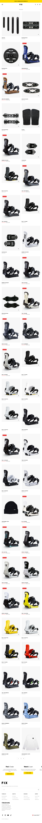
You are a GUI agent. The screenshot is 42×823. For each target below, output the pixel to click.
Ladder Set (3, 37)
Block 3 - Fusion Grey (5, 429)
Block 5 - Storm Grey (5, 190)
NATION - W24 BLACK (5, 613)
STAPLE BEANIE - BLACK (5, 521)
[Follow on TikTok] (11, 815)
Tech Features (4, 797)
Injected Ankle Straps (5, 129)
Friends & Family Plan (27, 799)
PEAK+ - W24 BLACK (5, 460)
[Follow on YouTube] (8, 815)
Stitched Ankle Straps (5, 313)
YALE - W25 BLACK (24, 692)
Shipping (36, 797)
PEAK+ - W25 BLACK (5, 490)
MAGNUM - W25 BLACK (5, 282)
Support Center (37, 796)
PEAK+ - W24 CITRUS (25, 613)
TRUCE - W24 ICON (24, 282)
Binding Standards (4, 796)
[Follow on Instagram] (5, 815)
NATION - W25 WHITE (25, 490)
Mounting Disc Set (4, 68)
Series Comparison (4, 799)
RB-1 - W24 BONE (24, 521)
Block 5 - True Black (5, 662)
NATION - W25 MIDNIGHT (5, 723)
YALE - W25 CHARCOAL (5, 692)
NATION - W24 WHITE (25, 582)
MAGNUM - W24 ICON (5, 160)
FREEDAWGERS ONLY (25, 68)
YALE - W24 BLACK (4, 221)
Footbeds (23, 129)
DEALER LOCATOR (9, 773)
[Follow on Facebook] (2, 815)
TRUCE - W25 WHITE (25, 460)
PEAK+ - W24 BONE (5, 374)
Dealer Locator (26, 796)
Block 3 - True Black (24, 221)
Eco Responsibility (15, 797)
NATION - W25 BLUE (25, 723)
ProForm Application (27, 797)
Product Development (15, 799)
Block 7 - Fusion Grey (25, 637)
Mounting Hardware (25, 37)
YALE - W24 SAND (24, 313)
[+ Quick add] (38, 34)
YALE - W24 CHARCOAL (25, 190)
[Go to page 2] (23, 758)
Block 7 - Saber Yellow (5, 637)
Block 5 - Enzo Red (24, 662)
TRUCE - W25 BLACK (25, 429)
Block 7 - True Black (24, 374)
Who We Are (14, 796)
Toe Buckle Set (24, 160)
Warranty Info (37, 799)
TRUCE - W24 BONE (5, 582)
